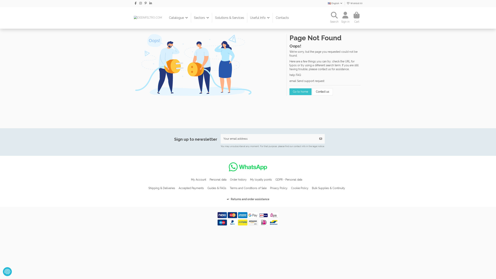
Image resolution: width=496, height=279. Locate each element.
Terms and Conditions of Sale (248, 188)
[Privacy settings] (7, 271)
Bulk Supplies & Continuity (328, 188)
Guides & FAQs (216, 188)
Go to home (300, 91)
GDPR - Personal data (288, 179)
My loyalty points (261, 179)
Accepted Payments (191, 188)
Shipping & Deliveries (161, 188)
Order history (238, 179)
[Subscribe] (321, 139)
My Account (198, 179)
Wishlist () (356, 3)
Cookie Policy (299, 188)
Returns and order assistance (248, 199)
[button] (178, 18)
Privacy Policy (279, 188)
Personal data (218, 179)
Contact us (322, 91)
